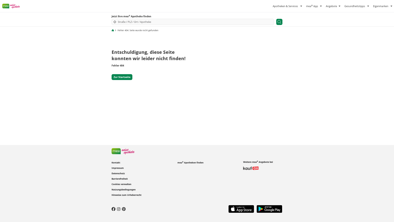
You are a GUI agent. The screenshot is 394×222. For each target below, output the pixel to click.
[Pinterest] (124, 209)
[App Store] (241, 208)
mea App (312, 6)
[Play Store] (269, 208)
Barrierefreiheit (120, 178)
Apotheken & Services (285, 6)
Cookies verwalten (121, 184)
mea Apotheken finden (190, 162)
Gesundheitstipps (354, 6)
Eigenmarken (380, 6)
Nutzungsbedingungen (124, 189)
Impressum (118, 167)
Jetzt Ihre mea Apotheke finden (131, 16)
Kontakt (116, 162)
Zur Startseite (122, 77)
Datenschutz (118, 173)
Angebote (331, 6)
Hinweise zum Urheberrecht (126, 194)
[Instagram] (118, 209)
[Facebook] (113, 209)
